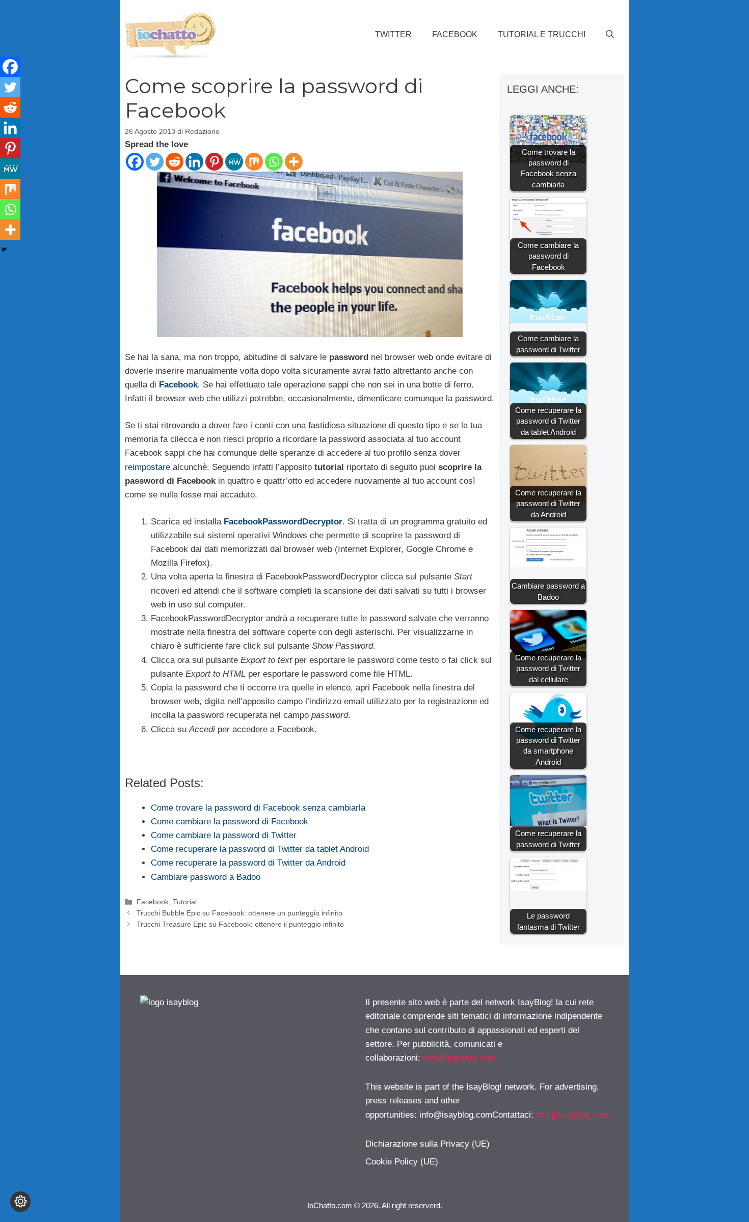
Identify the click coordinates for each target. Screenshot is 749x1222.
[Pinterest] (214, 162)
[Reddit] (174, 162)
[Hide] (4, 249)
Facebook (454, 34)
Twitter (393, 34)
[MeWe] (234, 162)
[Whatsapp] (274, 162)
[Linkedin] (194, 162)
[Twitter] (155, 162)
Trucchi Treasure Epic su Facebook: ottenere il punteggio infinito (240, 924)
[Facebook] (135, 162)
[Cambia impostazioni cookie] (20, 1201)
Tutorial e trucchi (541, 34)
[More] (294, 162)
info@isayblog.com (459, 1058)
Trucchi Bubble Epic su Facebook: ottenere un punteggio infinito (239, 913)
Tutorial (185, 902)
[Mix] (254, 162)
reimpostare (147, 467)
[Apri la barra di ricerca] (610, 34)
